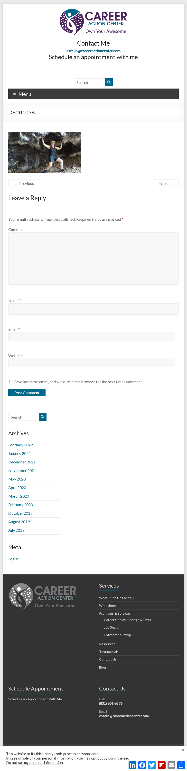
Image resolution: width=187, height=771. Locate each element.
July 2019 (16, 530)
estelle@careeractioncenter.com (93, 50)
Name (14, 300)
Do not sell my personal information (34, 763)
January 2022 (19, 453)
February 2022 (20, 444)
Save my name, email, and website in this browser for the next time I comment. (78, 381)
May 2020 (17, 479)
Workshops (108, 605)
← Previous (24, 183)
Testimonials (109, 652)
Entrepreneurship (117, 635)
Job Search (112, 627)
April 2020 (17, 487)
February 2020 (20, 504)
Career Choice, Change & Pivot (127, 620)
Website (15, 355)
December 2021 (22, 462)
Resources (107, 644)
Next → (165, 183)
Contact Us (108, 659)
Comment (16, 229)
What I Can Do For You (116, 598)
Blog (102, 667)
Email (14, 329)
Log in (13, 558)
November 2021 (22, 470)
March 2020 (18, 496)
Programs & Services (115, 613)
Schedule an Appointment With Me (35, 699)
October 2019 (20, 513)
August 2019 (19, 521)
